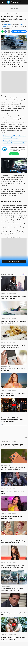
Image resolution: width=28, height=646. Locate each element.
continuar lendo (14, 261)
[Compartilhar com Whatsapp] (2, 31)
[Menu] (2, 2)
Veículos (12, 13)
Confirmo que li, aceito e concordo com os (14, 33)
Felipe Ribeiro (7, 24)
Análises (7, 13)
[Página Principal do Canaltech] (14, 3)
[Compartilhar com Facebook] (5, 31)
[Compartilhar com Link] (9, 31)
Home (2, 13)
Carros (17, 13)
